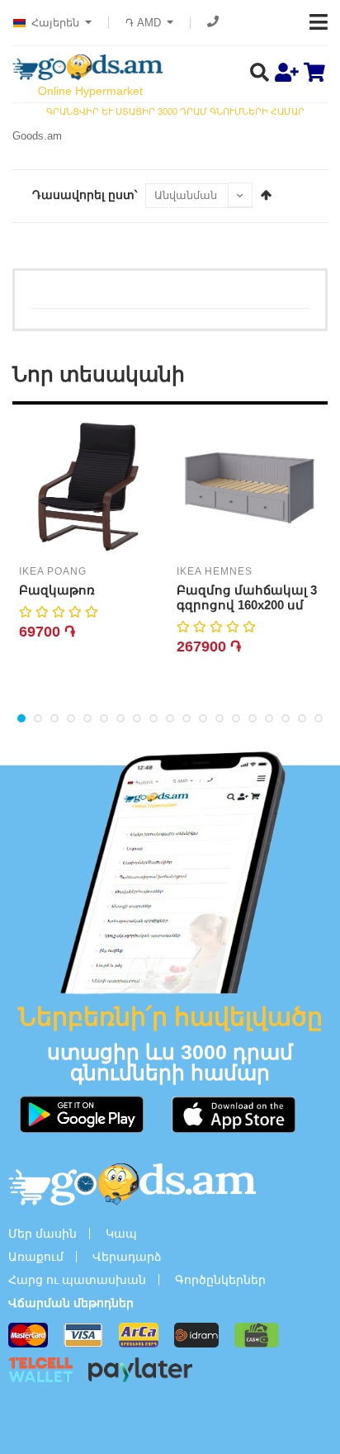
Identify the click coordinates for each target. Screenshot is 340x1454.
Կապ (121, 1233)
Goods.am (37, 136)
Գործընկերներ (220, 1280)
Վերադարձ (127, 1256)
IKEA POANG (53, 571)
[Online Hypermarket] (87, 67)
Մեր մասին (42, 1233)
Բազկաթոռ (57, 590)
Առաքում (36, 1256)
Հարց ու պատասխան (77, 1280)
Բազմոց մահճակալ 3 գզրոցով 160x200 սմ (247, 597)
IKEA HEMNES (215, 571)
